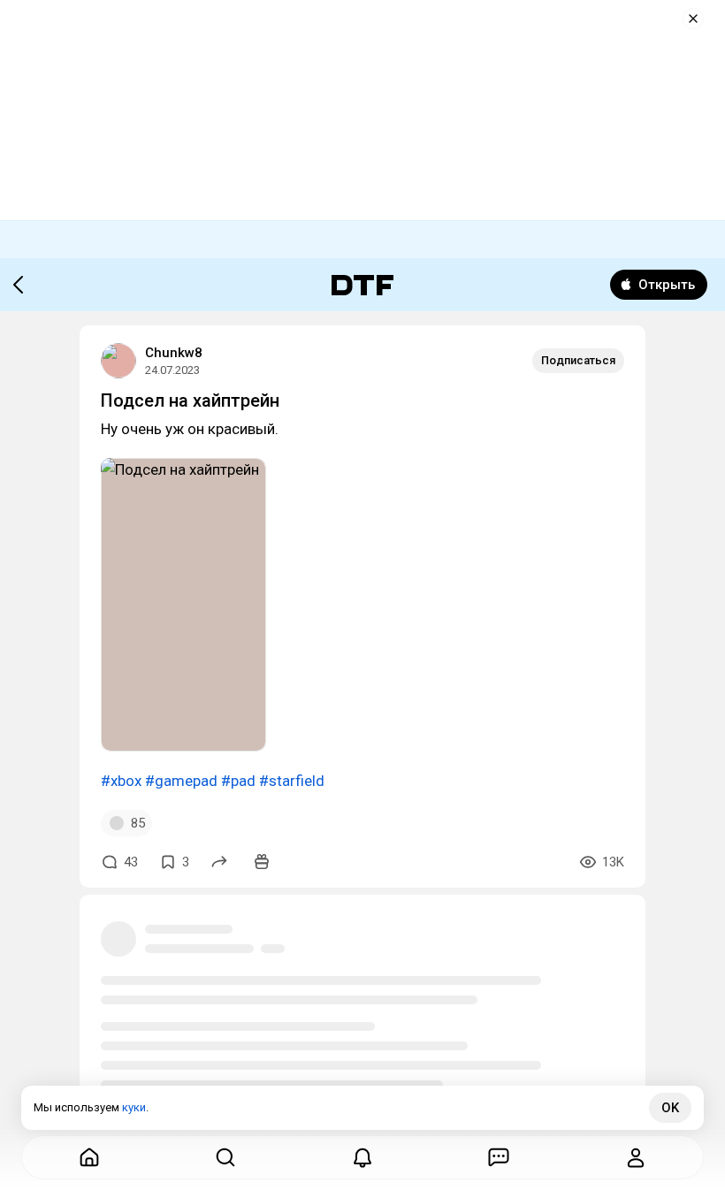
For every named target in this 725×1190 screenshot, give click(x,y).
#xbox (121, 781)
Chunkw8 (173, 353)
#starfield (291, 781)
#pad (238, 781)
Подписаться (578, 360)
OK (670, 1108)
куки (134, 1107)
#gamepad (181, 781)
